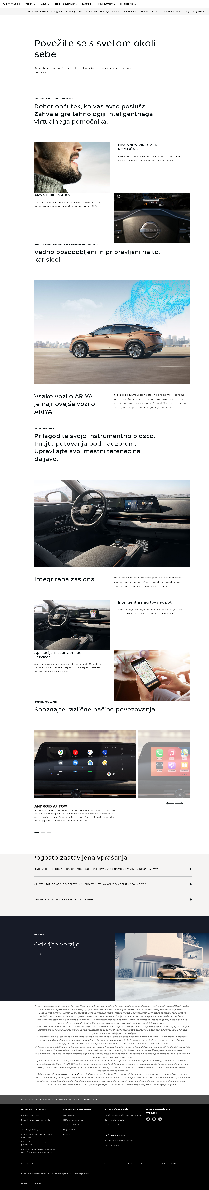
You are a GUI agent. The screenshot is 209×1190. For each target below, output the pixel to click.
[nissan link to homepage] (11, 4)
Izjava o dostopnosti (32, 1183)
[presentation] (36, 832)
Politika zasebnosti (114, 1164)
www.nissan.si (70, 1074)
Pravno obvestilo (149, 1164)
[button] (30, 4)
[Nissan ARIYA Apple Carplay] (179, 803)
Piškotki (132, 1164)
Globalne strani (29, 1164)
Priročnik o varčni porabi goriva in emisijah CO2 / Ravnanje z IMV (55, 1174)
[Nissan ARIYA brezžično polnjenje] (170, 803)
